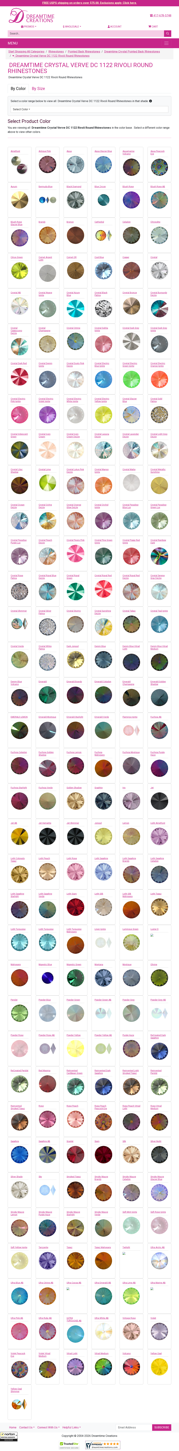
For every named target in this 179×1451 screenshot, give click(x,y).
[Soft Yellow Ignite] (19, 1260)
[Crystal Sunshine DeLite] (103, 627)
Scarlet (70, 1141)
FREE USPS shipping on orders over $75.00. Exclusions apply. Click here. (89, 3)
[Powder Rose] (19, 1048)
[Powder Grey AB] (159, 1013)
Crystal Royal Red (103, 575)
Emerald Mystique (47, 717)
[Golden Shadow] (75, 801)
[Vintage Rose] (131, 1331)
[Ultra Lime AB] (131, 1296)
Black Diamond (74, 186)
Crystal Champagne (44, 329)
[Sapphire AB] (47, 1154)
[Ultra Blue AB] (19, 1296)
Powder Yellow (74, 1035)
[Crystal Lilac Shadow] (19, 485)
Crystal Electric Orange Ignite (158, 364)
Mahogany (16, 964)
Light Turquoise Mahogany (74, 930)
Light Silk (99, 894)
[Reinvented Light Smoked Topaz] (131, 1086)
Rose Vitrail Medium (156, 1107)
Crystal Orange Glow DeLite (74, 506)
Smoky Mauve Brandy (101, 1178)
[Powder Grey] (131, 1013)
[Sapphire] (19, 1154)
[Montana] (103, 978)
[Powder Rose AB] (47, 1048)
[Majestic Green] (75, 978)
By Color (18, 88)
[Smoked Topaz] (75, 1190)
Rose (41, 1106)
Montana (99, 964)
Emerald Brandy (74, 681)
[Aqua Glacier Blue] (103, 164)
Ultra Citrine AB (46, 1283)
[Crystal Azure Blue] (75, 308)
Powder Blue (45, 1000)
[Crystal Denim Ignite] (47, 379)
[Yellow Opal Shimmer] (19, 1405)
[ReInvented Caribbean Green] (75, 1086)
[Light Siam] (75, 907)
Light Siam (72, 894)
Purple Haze (128, 1035)
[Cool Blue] (103, 270)
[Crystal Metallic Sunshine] (159, 485)
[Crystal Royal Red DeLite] (131, 591)
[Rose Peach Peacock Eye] (103, 1122)
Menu (13, 43)
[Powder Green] (75, 1013)
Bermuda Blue (45, 186)
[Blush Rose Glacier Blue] (19, 238)
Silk (124, 1141)
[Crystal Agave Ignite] (47, 308)
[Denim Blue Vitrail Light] (131, 662)
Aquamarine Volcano (128, 152)
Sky (40, 1176)
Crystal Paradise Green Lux (158, 506)
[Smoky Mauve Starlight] (75, 1228)
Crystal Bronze (130, 292)
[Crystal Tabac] (131, 624)
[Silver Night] (159, 1154)
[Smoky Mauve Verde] (103, 1228)
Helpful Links (70, 1427)
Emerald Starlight (75, 717)
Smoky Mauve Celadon (129, 1178)
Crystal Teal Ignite (159, 611)
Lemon (126, 823)
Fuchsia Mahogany (100, 753)
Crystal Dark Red (19, 363)
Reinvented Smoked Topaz (18, 1107)
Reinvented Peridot (156, 1071)
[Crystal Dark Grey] (131, 341)
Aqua (69, 151)
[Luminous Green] (131, 942)
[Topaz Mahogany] (103, 1260)
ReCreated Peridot (19, 1070)
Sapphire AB (44, 1141)
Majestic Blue (45, 964)
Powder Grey (129, 1000)
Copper (126, 257)
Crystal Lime (45, 469)
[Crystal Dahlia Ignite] (103, 344)
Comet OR (72, 257)
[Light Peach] (47, 872)
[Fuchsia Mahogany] (103, 768)
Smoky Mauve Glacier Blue (157, 1178)
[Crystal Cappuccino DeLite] (19, 346)
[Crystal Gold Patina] (159, 414)
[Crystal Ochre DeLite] (47, 521)
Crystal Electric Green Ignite (130, 364)
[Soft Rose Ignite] (159, 1225)
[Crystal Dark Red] (19, 376)
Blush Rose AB (158, 186)
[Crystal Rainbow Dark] (159, 556)
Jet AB (14, 823)
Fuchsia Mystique (131, 752)
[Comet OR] (75, 270)
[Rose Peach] (75, 1119)
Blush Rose (128, 186)
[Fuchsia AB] (159, 730)
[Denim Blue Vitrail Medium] (159, 662)
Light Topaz (156, 894)
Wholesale (72, 26)
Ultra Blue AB (17, 1283)
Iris (124, 788)
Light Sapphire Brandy (129, 859)
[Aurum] (19, 200)
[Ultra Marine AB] (159, 1288)
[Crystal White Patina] (47, 662)
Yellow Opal (156, 1353)
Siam (97, 1141)
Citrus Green (17, 257)
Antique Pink (45, 151)
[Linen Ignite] (103, 942)
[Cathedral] (103, 235)
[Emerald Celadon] (103, 695)
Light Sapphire (101, 858)
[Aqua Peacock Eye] (159, 167)
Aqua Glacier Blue (103, 151)
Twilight (126, 1247)
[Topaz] (75, 1260)
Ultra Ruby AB (45, 1318)
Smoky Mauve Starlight (73, 1213)
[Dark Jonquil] (75, 659)
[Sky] (47, 1190)
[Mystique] (131, 978)
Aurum (14, 186)
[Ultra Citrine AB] (47, 1296)
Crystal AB (16, 292)
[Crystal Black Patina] (103, 308)
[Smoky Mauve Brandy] (103, 1192)
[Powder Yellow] (75, 1048)
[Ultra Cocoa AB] (75, 1288)
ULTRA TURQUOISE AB (74, 1319)
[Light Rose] (75, 872)
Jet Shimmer (73, 823)
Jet (152, 788)
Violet (153, 1318)
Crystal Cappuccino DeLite (16, 331)
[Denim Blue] (103, 659)
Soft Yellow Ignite (19, 1247)
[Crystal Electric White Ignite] (75, 414)
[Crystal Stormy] (75, 624)
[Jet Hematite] (47, 836)
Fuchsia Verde (46, 788)
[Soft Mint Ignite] (131, 1225)
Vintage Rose (129, 1318)
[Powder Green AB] (103, 1013)
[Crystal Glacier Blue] (131, 414)
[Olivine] (159, 978)
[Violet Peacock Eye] (19, 1369)
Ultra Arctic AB (158, 1247)
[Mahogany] (19, 978)
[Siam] (103, 1154)
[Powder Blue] (47, 1013)
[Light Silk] (103, 907)
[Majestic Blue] (47, 978)
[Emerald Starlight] (75, 730)
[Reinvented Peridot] (159, 1086)
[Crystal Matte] (131, 483)
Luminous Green (130, 929)
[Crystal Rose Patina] (19, 591)
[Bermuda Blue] (47, 200)
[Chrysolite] (159, 235)
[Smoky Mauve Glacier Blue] (159, 1192)
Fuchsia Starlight (19, 788)
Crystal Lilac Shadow (17, 470)
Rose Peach (72, 1106)
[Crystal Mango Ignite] (103, 485)
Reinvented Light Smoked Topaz (131, 1071)
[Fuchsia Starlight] (19, 801)
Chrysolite (155, 222)
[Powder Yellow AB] (103, 1048)
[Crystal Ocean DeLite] (19, 521)
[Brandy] (47, 235)
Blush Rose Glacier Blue (16, 223)
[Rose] (47, 1119)
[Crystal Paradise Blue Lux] (131, 521)
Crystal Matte (129, 469)
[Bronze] (75, 235)
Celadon (127, 222)
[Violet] (159, 1331)
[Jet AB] (19, 836)
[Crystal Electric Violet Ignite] (47, 414)
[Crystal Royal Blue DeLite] (47, 591)
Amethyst (15, 151)
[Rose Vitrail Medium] (159, 1122)
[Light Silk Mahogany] (131, 909)
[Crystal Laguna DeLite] (103, 450)
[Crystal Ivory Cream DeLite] (75, 450)
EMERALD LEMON (19, 717)
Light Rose (72, 858)
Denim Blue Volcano (16, 683)
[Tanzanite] (47, 1260)
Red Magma (44, 1070)
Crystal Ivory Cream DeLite (73, 435)
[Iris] (131, 801)
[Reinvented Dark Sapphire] (103, 1086)
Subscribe (161, 1427)
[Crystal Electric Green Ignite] (131, 379)
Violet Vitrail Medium (44, 1354)
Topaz (69, 1247)
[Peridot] (19, 1013)
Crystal (154, 257)
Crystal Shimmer (19, 611)
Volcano (127, 1353)
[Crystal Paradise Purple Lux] (19, 556)
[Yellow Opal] (159, 1367)
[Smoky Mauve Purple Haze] (47, 1228)
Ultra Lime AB (129, 1283)
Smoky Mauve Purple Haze (45, 1213)
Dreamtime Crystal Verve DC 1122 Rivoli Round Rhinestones (52, 55)
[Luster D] (159, 935)
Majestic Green (74, 964)
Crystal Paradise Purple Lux (19, 541)
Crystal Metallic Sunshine (158, 470)
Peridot (14, 1000)
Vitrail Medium (102, 1353)
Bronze (70, 222)
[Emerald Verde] (103, 730)
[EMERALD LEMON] (19, 730)
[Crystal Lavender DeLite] (131, 450)
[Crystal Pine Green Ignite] (103, 556)
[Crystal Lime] (47, 483)
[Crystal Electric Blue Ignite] (103, 379)
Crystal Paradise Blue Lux (130, 506)
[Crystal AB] (19, 306)
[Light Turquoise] (19, 942)
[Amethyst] (19, 165)
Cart (154, 26)
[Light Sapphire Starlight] (19, 909)
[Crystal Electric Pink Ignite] (19, 414)
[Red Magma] (47, 1084)
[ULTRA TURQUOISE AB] (75, 1334)
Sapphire (15, 1141)
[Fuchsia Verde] (47, 801)
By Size (38, 88)
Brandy (42, 222)
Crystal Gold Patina (156, 400)
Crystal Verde (17, 646)
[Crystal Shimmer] (19, 624)
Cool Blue (99, 257)
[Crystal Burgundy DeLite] (159, 308)
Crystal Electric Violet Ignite (46, 400)
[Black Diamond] (75, 200)
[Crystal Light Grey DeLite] (159, 450)
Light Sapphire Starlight (17, 895)
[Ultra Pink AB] (19, 1331)
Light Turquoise (18, 929)
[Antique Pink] (47, 164)
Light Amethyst (158, 823)
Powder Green (73, 1000)
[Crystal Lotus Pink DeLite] (75, 485)
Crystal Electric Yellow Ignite (102, 400)
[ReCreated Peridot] (19, 1084)
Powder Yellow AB (103, 1035)
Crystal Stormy (74, 611)
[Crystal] (159, 270)
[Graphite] (103, 801)
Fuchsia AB (156, 717)
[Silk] (131, 1154)
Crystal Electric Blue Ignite (102, 364)
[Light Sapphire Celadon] (159, 874)
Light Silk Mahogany (128, 895)
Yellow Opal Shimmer (16, 1390)
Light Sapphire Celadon (157, 859)
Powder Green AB (103, 1000)
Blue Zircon (100, 186)
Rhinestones (56, 51)
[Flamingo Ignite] (131, 730)
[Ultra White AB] (103, 1331)
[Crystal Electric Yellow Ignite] (103, 414)
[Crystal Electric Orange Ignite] (159, 379)
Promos (28, 26)
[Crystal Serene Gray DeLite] (159, 591)
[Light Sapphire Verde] (47, 909)
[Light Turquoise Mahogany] (75, 945)
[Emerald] (47, 695)
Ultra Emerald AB (103, 1283)
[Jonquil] (103, 836)
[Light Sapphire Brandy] (131, 874)
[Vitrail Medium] (103, 1367)
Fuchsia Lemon (74, 752)
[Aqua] (75, 164)
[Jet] (159, 801)
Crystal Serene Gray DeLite (158, 576)
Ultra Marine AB (158, 1283)
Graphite (99, 788)
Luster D (155, 929)
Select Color (20, 109)
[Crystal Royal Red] (103, 589)
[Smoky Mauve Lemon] (19, 1228)
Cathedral (99, 222)
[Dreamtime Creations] (31, 15)
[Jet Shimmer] (75, 836)
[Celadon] (131, 235)
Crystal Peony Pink (75, 540)
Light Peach (44, 858)
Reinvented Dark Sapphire (102, 1071)
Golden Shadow (74, 788)
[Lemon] (131, 836)
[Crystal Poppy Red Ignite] (131, 556)
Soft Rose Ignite (158, 1212)
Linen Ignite (100, 929)
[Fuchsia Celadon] (19, 765)
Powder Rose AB (47, 1035)
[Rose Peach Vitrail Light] (131, 1122)
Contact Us (26, 1427)
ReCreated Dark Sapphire (158, 1036)
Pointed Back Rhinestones (84, 51)
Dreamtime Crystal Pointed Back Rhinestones (132, 51)
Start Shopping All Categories (26, 51)
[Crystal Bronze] (131, 306)
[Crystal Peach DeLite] (47, 556)
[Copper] (131, 270)
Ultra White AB (102, 1318)
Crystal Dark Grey (131, 328)
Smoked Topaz (74, 1176)
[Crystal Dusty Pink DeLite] (75, 379)
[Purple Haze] (131, 1048)
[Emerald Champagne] (131, 697)
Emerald (43, 681)
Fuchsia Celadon (19, 752)
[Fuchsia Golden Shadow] (47, 768)
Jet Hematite (45, 823)
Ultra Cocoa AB (74, 1283)
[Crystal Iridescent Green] (19, 450)
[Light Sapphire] (103, 872)
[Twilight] (131, 1253)
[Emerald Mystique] (47, 730)
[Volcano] (131, 1367)
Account (116, 26)
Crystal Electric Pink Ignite (18, 400)
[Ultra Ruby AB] (47, 1331)
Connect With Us (47, 1427)
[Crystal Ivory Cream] (47, 450)
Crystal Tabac (129, 611)
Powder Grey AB (158, 1000)
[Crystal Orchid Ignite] (103, 521)
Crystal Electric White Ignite (74, 400)
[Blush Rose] (131, 200)
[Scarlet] (75, 1154)
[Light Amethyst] (159, 836)
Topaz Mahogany (103, 1247)
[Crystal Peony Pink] (75, 553)
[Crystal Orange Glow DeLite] (75, 521)
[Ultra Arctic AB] (159, 1260)
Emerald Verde (102, 717)
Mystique (127, 964)
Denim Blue (100, 646)
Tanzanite (43, 1247)
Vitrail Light (72, 1353)
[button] (8, 1436)
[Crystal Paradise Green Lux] (159, 521)
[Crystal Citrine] (75, 341)
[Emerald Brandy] (75, 695)
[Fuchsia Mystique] (131, 765)
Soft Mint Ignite (130, 1212)
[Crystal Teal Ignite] (159, 624)
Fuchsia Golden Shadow (46, 753)
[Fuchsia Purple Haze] (159, 768)
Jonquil (98, 823)
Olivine (154, 964)
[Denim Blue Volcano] (19, 697)
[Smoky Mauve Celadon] (131, 1192)
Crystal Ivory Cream (45, 435)
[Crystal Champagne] (47, 344)
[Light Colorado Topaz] (19, 874)
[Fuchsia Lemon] (75, 765)
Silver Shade (17, 1176)
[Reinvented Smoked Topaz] (19, 1122)
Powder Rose (17, 1035)
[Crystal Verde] (19, 659)
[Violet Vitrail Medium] (47, 1369)
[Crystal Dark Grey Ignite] (159, 344)
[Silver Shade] (19, 1190)
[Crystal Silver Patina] (47, 627)
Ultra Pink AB (17, 1318)
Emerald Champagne (128, 683)
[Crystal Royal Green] (75, 591)
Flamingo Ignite (130, 717)
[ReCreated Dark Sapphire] (159, 1051)
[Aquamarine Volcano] (131, 167)
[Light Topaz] (159, 907)
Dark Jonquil (73, 646)
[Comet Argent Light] (47, 273)
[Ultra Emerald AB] (103, 1296)
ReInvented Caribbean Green (75, 1071)
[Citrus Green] (19, 270)
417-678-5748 (162, 15)
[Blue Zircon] (103, 200)
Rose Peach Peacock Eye (101, 1107)
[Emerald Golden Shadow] (159, 697)
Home (12, 1427)
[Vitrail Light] (75, 1367)
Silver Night (156, 1141)
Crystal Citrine (73, 328)
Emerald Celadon (103, 681)
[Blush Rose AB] (159, 200)
